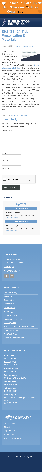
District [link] (7, 427)
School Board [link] (10, 434)
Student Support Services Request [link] (19, 326)
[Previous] (8, 204)
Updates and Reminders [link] (19, 116)
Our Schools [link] (9, 423)
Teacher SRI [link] (9, 304)
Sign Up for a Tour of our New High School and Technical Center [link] (21, 7)
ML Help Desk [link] (10, 322)
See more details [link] (12, 217)
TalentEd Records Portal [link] (14, 338)
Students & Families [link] (12, 438)
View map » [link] (9, 266)
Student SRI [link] (9, 300)
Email (5, 161)
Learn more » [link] (24, 12)
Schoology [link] (8, 311)
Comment (7, 131)
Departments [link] (9, 431)
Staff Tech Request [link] (12, 334)
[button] (38, 22)
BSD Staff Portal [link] (11, 330)
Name (5, 153)
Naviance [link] (8, 296)
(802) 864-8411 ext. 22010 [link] (15, 378)
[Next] (34, 204)
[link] (18, 46)
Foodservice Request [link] (13, 319)
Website (5, 168)
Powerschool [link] (9, 307)
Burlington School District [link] (22, 15)
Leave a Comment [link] (29, 46)
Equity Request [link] (10, 315)
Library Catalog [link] (10, 292)
